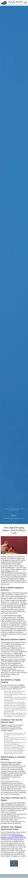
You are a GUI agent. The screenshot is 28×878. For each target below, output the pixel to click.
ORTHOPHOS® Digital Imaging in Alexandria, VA (13, 837)
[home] (12, 3)
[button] (25, 2)
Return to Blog (14, 863)
